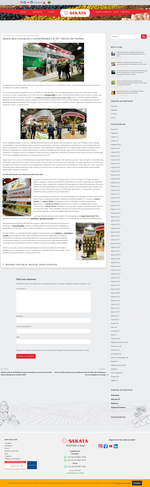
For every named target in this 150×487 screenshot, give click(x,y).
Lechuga (114, 331)
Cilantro (113, 137)
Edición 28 (114, 251)
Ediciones (114, 106)
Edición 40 (114, 297)
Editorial (113, 316)
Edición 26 (114, 243)
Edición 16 (114, 205)
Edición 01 (114, 148)
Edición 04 (114, 160)
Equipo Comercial (11, 451)
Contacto (8, 456)
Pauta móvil (115, 346)
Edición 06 (114, 167)
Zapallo (113, 380)
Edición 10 (114, 183)
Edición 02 (114, 152)
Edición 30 (114, 259)
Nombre (20, 316)
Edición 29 (114, 255)
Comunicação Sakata (30, 35)
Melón (113, 335)
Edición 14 (114, 198)
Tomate (113, 377)
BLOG (116, 12)
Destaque (10, 265)
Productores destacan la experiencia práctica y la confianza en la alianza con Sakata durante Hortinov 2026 (131, 54)
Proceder (137, 483)
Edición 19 (114, 217)
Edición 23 (114, 232)
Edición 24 (114, 236)
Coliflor (113, 141)
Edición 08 (114, 175)
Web (18, 337)
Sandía (113, 369)
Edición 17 (114, 209)
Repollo (113, 361)
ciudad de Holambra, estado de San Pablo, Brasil (53, 97)
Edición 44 (114, 312)
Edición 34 (114, 274)
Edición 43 (114, 308)
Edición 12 (114, 190)
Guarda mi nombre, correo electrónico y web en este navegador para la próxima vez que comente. (52, 350)
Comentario (21, 289)
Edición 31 (114, 262)
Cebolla (113, 133)
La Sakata (8, 443)
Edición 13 (114, 194)
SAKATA (23, 12)
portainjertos (115, 354)
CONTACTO (125, 12)
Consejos (114, 114)
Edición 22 (114, 228)
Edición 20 (114, 221)
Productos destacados (118, 358)
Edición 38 (114, 289)
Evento (113, 118)
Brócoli (113, 129)
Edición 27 (114, 247)
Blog (6, 454)
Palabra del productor (118, 342)
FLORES (52, 12)
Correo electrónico (24, 326)
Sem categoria (116, 373)
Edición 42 (114, 304)
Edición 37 (114, 285)
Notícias (33, 265)
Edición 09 (114, 179)
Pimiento (114, 350)
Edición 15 (114, 202)
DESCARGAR (38, 2)
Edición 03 (114, 156)
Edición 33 (114, 270)
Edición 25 (114, 240)
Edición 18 (114, 213)
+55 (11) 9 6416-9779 (76, 460)
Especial (113, 319)
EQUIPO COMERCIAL (103, 12)
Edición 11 (114, 186)
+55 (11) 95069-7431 (76, 466)
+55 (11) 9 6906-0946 (76, 457)
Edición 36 (22, 265)
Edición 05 (114, 164)
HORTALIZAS (37, 12)
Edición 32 (114, 266)
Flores (113, 327)
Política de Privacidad (122, 483)
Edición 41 (114, 300)
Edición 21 (114, 224)
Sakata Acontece (48, 265)
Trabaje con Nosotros (12, 459)
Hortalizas (8, 446)
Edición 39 (114, 293)
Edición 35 (114, 278)
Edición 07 (114, 171)
